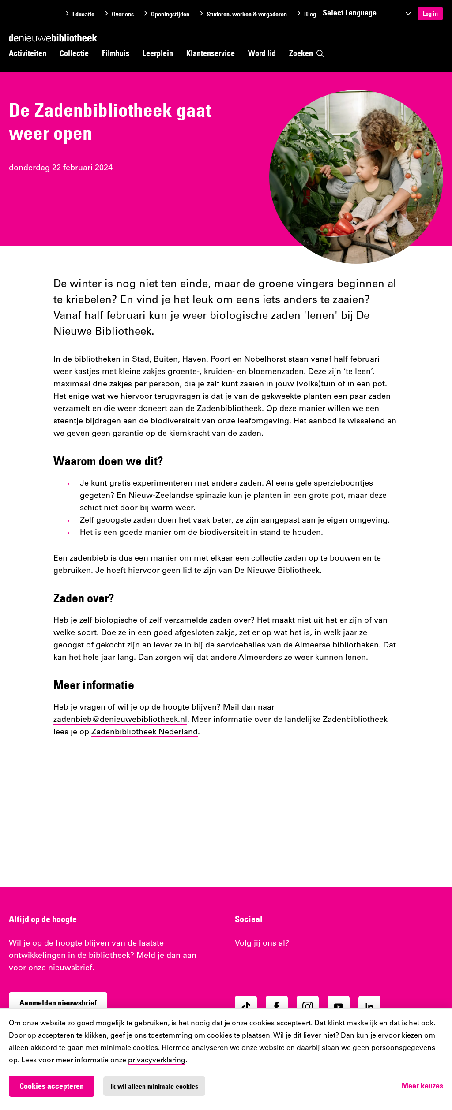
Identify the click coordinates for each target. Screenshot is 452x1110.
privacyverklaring (156, 1060)
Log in (430, 14)
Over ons (123, 14)
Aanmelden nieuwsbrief (58, 1003)
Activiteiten (27, 53)
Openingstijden (170, 14)
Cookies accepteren (51, 1086)
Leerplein (158, 53)
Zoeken (301, 53)
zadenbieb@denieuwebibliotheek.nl (120, 720)
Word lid (262, 53)
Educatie (83, 14)
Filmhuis (115, 53)
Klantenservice (210, 53)
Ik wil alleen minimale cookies (154, 1086)
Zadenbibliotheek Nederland (144, 732)
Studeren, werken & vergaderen (247, 14)
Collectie (74, 53)
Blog (310, 14)
